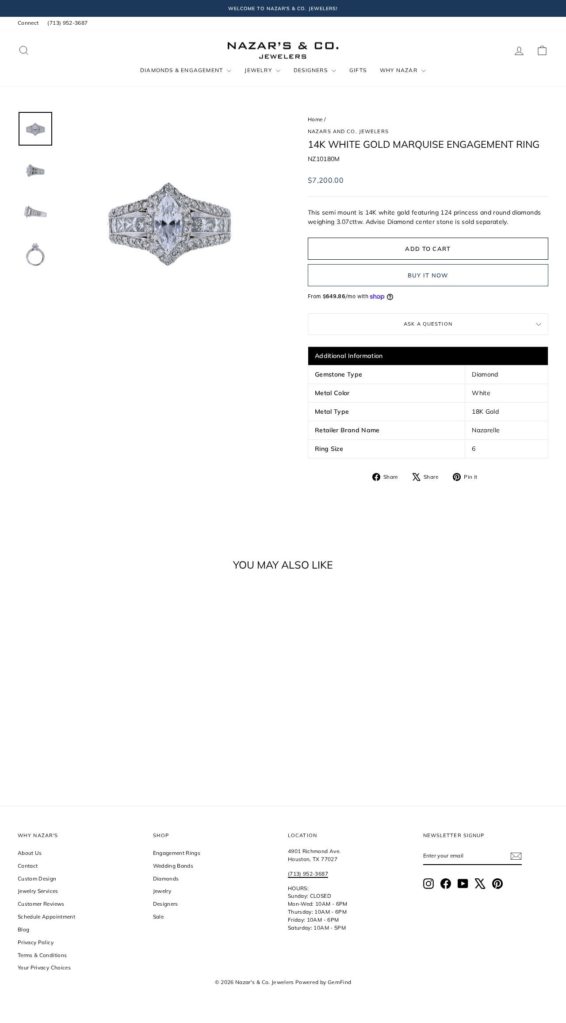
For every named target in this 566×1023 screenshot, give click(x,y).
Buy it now (428, 275)
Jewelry (259, 70)
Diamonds (166, 878)
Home (315, 119)
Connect (28, 22)
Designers (311, 70)
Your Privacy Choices (44, 967)
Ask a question (428, 324)
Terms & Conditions (42, 955)
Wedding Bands (173, 865)
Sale (158, 916)
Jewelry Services (38, 891)
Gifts (358, 70)
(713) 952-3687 (67, 22)
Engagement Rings (177, 853)
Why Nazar (399, 70)
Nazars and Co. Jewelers (348, 131)
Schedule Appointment (46, 916)
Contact (28, 865)
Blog (23, 929)
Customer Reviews (41, 903)
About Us (30, 853)
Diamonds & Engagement (182, 70)
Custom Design (37, 878)
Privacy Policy (36, 942)
